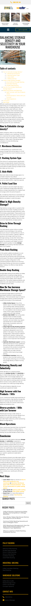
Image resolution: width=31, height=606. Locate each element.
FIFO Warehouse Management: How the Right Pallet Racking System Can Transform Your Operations (16, 527)
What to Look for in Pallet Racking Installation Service (14, 531)
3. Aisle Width (10, 77)
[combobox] (14, 503)
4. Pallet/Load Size (11, 78)
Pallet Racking (15, 24)
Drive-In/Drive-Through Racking (15, 82)
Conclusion (6, 100)
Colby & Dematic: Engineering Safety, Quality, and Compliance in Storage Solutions (15, 513)
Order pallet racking (18, 491)
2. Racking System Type (13, 75)
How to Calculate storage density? (12, 72)
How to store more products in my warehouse (14, 481)
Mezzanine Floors (25, 24)
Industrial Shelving (5, 24)
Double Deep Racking (12, 85)
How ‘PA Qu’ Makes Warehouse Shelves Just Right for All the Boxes (16, 517)
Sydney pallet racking (19, 489)
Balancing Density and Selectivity (12, 90)
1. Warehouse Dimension (13, 73)
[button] (8, 30)
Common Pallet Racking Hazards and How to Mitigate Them (15, 521)
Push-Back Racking (11, 83)
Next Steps (6, 102)
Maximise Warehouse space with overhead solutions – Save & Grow (14, 484)
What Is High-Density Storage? (11, 80)
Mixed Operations (11, 99)
